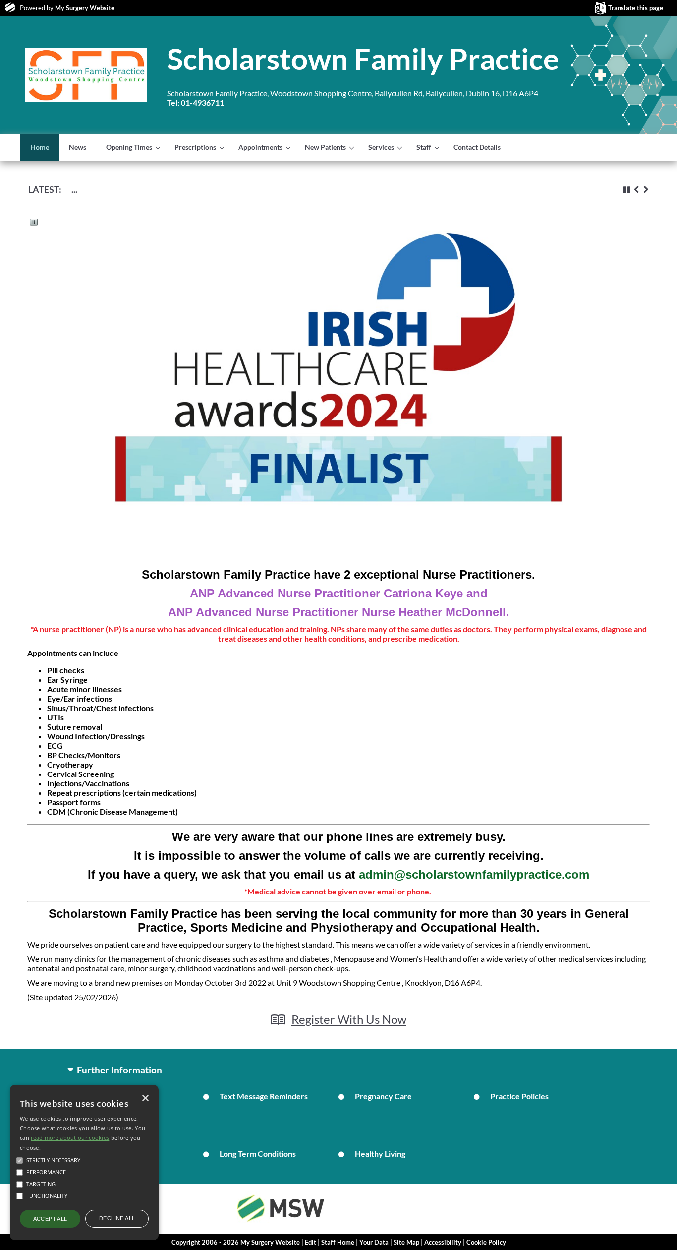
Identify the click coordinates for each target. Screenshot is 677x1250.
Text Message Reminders (264, 1096)
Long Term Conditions (258, 1153)
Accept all (50, 1219)
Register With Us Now (348, 1019)
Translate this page (635, 8)
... (74, 189)
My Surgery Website (84, 8)
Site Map (406, 1242)
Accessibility (442, 1242)
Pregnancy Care (383, 1096)
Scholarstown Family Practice (363, 58)
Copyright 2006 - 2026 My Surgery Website (235, 1242)
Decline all (117, 1218)
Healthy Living (380, 1153)
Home (39, 147)
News (77, 147)
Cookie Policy (486, 1242)
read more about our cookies (70, 1137)
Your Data (374, 1242)
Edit (310, 1242)
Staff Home (337, 1242)
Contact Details (477, 147)
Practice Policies (519, 1096)
